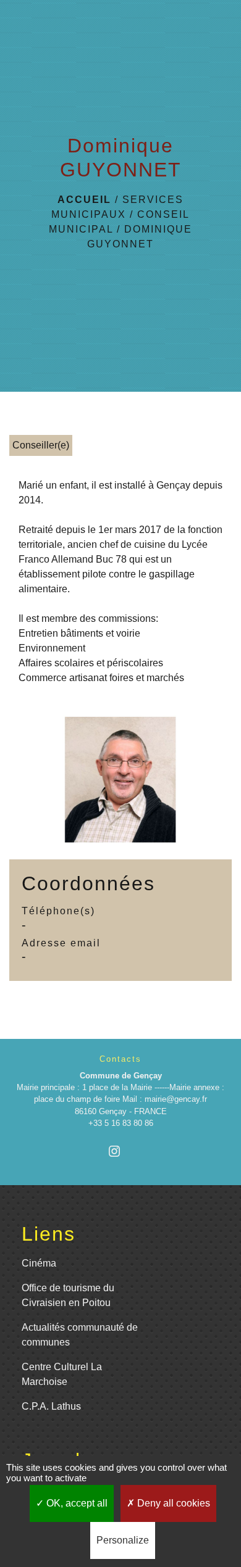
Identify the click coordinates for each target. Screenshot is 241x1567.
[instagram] (120, 1150)
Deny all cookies (172, 1503)
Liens (48, 1234)
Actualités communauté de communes (80, 1334)
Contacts (120, 1059)
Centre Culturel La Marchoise (62, 1374)
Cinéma (39, 1263)
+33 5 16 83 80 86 (120, 1123)
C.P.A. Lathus (51, 1406)
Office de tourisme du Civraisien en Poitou (68, 1295)
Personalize (122, 1540)
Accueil (84, 199)
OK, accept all (76, 1503)
